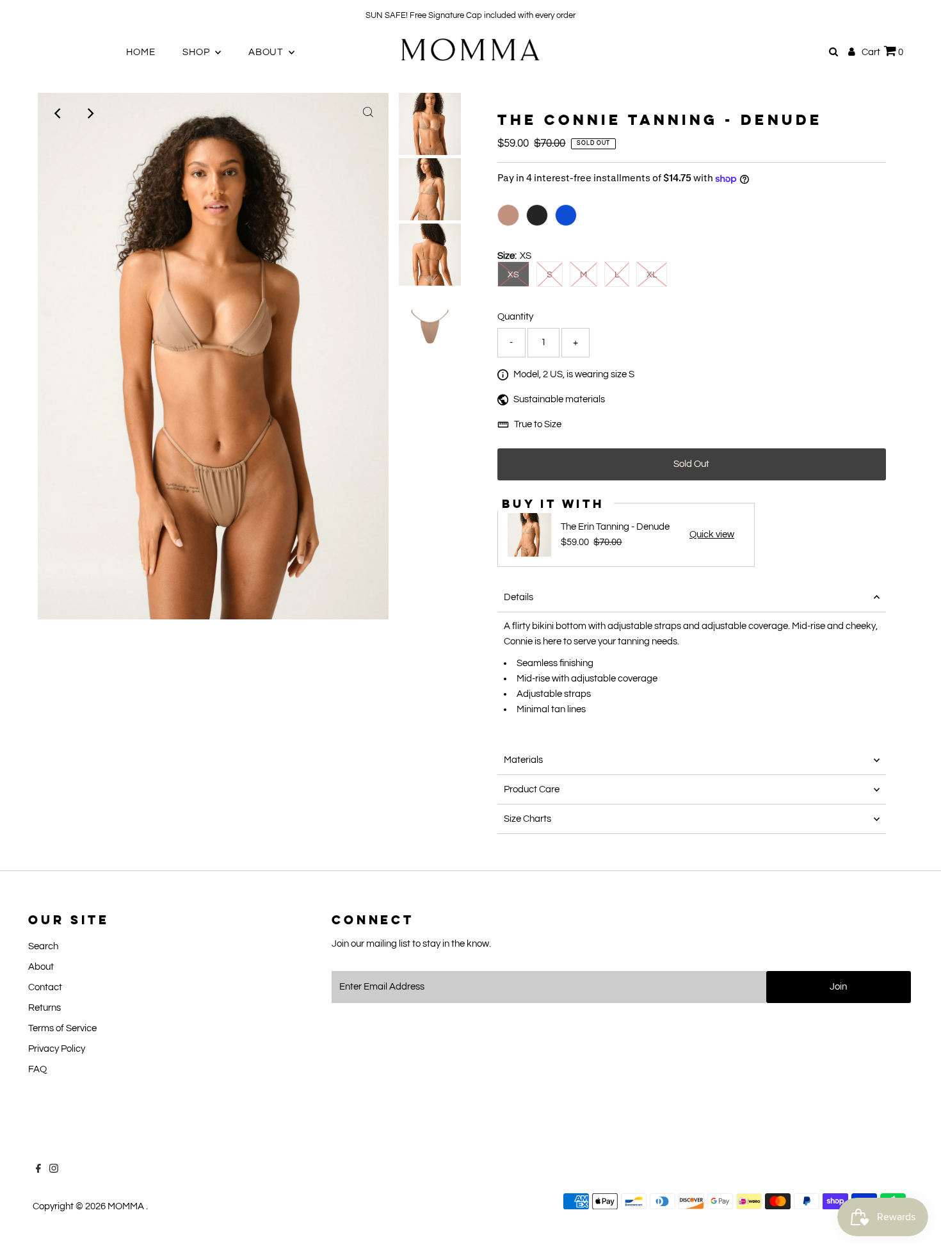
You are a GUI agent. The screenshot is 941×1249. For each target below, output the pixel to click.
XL (652, 274)
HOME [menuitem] (140, 52)
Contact (45, 987)
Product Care (531, 789)
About (41, 967)
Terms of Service (62, 1028)
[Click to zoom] (368, 113)
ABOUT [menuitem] (267, 52)
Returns (44, 1008)
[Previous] (58, 113)
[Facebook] (25, 15)
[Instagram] (40, 15)
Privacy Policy (56, 1049)
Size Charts (527, 819)
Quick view (711, 534)
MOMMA (127, 1206)
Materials (523, 760)
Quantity (515, 317)
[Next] (90, 113)
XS (513, 274)
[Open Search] (833, 52)
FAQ (37, 1069)
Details (518, 597)
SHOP (197, 52)
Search (43, 946)
